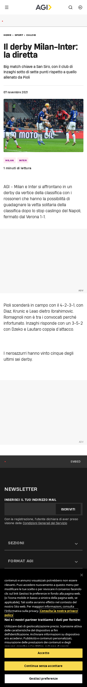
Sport (19, 35)
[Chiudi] (82, 575)
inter (23, 160)
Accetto (43, 653)
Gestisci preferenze (43, 679)
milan (9, 160)
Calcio (31, 35)
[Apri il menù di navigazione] (6, 7)
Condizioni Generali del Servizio (45, 523)
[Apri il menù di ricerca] (70, 7)
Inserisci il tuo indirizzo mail (30, 499)
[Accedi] (80, 7)
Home (7, 35)
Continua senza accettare (43, 666)
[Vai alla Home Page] (43, 7)
